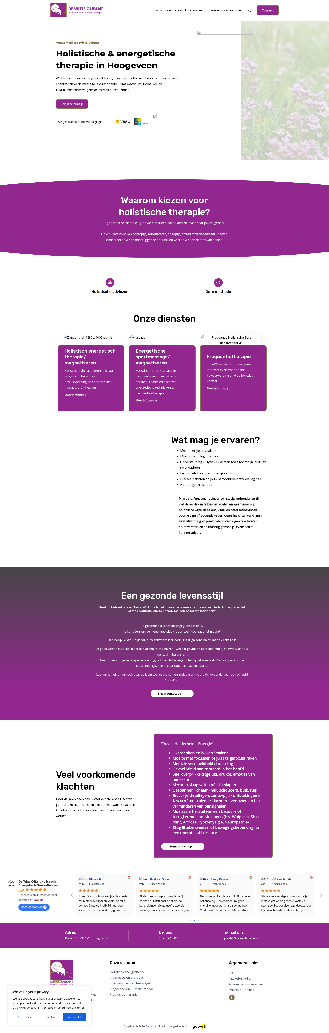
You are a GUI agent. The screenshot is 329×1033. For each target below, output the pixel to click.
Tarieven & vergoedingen (225, 10)
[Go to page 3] (202, 920)
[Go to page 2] (198, 920)
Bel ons (165, 932)
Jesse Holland (285, 879)
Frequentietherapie (123, 994)
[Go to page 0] (190, 920)
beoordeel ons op (31, 907)
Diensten (196, 10)
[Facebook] (232, 997)
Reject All (50, 1017)
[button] (268, 10)
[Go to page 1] (194, 920)
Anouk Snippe (224, 879)
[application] (203, 10)
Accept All (74, 1017)
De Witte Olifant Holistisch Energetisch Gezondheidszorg (40, 883)
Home (158, 10)
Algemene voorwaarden (246, 984)
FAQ (248, 10)
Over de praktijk (176, 10)
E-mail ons (234, 932)
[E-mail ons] (218, 933)
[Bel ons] (153, 933)
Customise (25, 1017)
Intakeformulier (240, 978)
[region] (49, 1005)
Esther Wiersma (104, 879)
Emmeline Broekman (168, 879)
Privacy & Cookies (241, 990)
